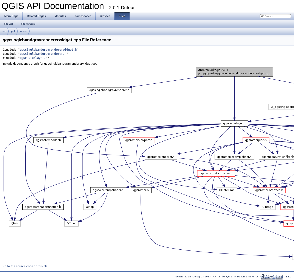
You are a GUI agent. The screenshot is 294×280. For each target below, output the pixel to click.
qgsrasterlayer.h (33, 57)
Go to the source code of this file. (25, 266)
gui (13, 31)
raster (23, 31)
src (4, 31)
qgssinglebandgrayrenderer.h (43, 53)
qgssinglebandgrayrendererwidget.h (48, 49)
